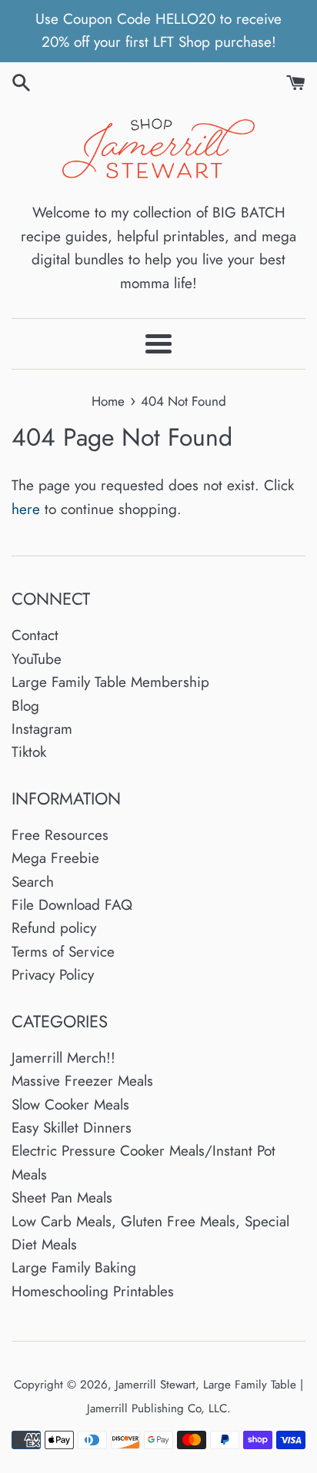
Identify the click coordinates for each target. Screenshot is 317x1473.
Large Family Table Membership (110, 682)
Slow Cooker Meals (70, 1104)
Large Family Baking (74, 1267)
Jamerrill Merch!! (63, 1057)
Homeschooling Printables (93, 1291)
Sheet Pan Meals (62, 1197)
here (26, 509)
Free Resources (60, 834)
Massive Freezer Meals (82, 1080)
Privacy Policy (53, 974)
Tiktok (29, 751)
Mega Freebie (55, 858)
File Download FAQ (72, 904)
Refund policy (54, 927)
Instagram (42, 728)
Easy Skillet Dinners (72, 1127)
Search (33, 881)
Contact (35, 635)
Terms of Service (63, 951)
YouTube (37, 659)
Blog (25, 705)
